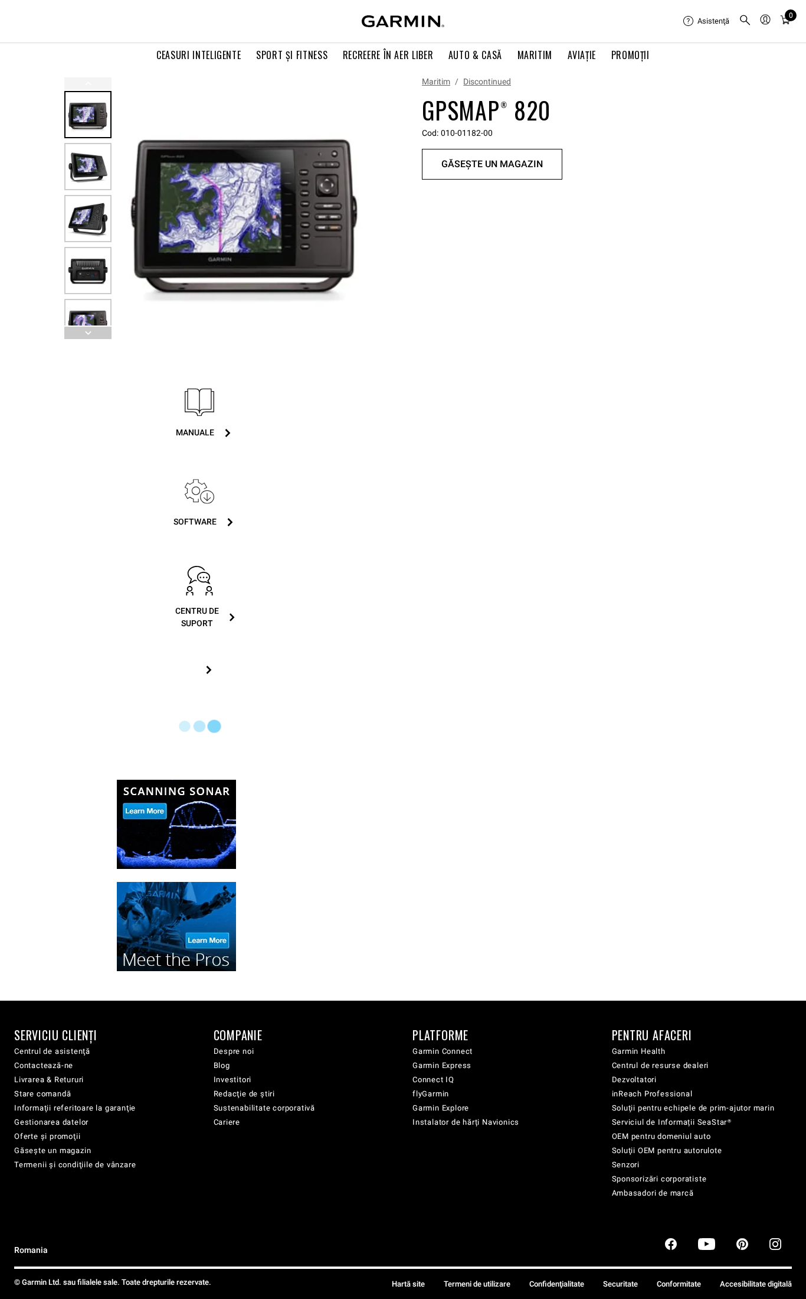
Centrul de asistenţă (52, 1051)
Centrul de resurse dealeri (660, 1065)
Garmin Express (441, 1065)
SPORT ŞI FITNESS (291, 55)
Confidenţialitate (556, 1284)
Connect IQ (433, 1079)
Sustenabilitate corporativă (265, 1107)
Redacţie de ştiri (245, 1093)
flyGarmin (430, 1093)
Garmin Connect (442, 1051)
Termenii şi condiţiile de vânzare (75, 1164)
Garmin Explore (440, 1107)
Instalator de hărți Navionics (465, 1122)
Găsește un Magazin (492, 164)
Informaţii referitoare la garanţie (75, 1107)
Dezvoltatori (634, 1079)
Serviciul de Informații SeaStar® (672, 1122)
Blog (222, 1065)
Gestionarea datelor (51, 1122)
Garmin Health (639, 1051)
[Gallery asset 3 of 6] (88, 218)
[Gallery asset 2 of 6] (88, 166)
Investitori (233, 1079)
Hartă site (408, 1284)
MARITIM (534, 55)
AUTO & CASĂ (475, 55)
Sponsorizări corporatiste (659, 1178)
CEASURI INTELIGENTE (198, 55)
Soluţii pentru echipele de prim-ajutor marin (693, 1107)
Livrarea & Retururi (49, 1079)
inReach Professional (652, 1093)
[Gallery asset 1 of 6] (245, 208)
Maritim (436, 81)
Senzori (626, 1164)
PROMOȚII (630, 55)
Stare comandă (42, 1093)
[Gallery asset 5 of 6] (88, 322)
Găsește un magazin (52, 1150)
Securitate (620, 1284)
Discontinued (487, 81)
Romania (31, 1250)
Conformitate (679, 1284)
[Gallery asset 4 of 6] (88, 270)
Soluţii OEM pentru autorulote (667, 1150)
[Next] (360, 208)
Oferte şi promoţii (47, 1136)
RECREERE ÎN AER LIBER (388, 55)
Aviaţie (582, 55)
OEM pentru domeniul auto (661, 1136)
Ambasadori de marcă (653, 1193)
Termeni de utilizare (477, 1284)
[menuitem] (706, 21)
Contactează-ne (43, 1065)
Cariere (227, 1122)
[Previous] (88, 83)
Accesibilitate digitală (756, 1284)
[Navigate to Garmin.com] (403, 21)
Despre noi (234, 1051)
